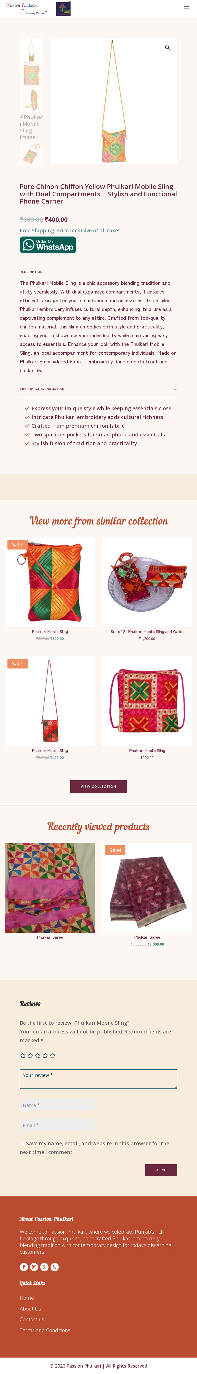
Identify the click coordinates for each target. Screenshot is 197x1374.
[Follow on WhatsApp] (44, 1267)
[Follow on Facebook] (24, 1267)
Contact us (32, 1319)
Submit (161, 1170)
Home (27, 1297)
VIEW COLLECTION (98, 786)
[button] (167, 47)
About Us (30, 1308)
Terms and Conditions (45, 1330)
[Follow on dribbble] (55, 1267)
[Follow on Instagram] (34, 1267)
